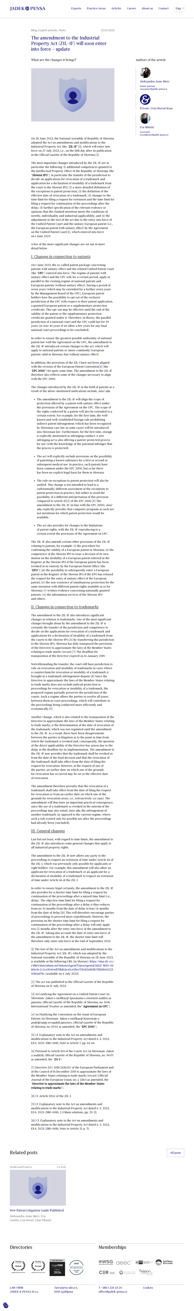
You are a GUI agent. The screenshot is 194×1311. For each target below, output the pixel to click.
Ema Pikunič (43, 1220)
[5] (94, 501)
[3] (68, 232)
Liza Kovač (27, 1220)
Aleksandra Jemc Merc (25, 1216)
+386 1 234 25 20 (111, 1288)
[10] (63, 913)
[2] (97, 155)
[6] (71, 640)
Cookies (148, 1288)
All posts (175, 1153)
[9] (51, 709)
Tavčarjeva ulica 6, (66, 1288)
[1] (80, 146)
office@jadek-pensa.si (113, 1292)
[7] (74, 652)
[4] (100, 366)
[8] (92, 676)
